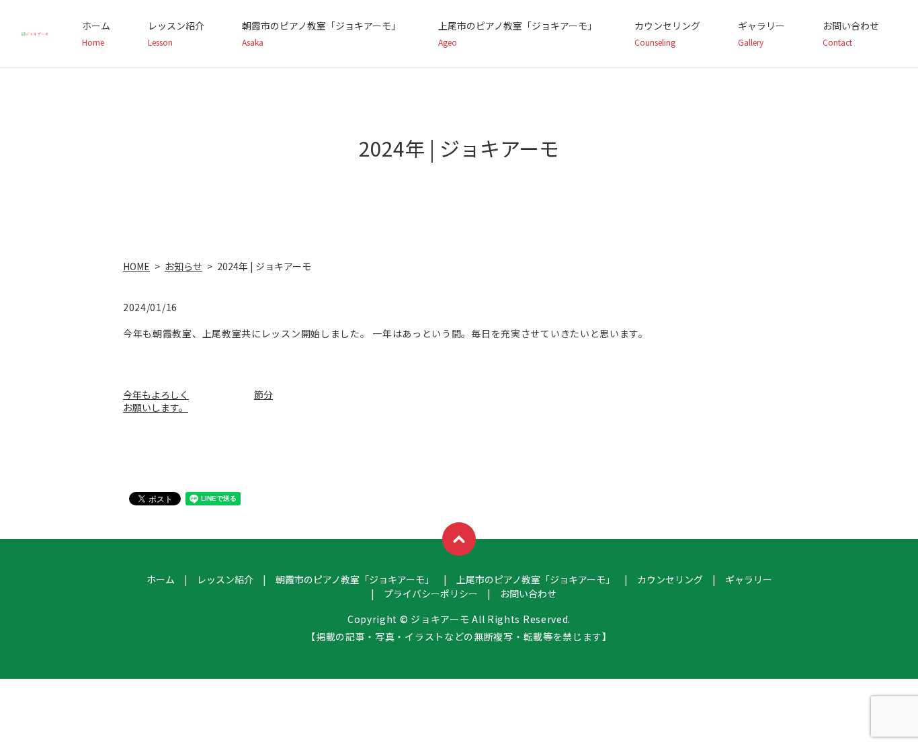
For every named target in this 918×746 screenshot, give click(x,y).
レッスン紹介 (176, 33)
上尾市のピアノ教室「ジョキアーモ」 (517, 33)
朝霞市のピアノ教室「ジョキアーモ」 (321, 33)
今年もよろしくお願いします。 (156, 401)
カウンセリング (667, 33)
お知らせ (183, 266)
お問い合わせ (851, 33)
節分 (263, 394)
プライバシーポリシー (431, 593)
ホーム (96, 33)
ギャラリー (761, 33)
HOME (136, 266)
